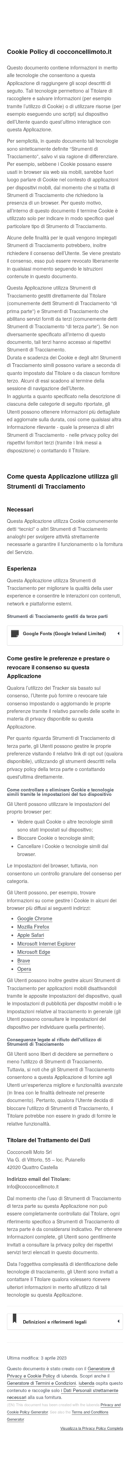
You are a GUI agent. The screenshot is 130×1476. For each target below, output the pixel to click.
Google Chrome (34, 918)
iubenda (86, 1383)
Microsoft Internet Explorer (46, 943)
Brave (23, 960)
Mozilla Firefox (33, 926)
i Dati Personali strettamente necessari (62, 1394)
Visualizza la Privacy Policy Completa (91, 1428)
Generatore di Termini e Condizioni (41, 1383)
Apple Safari (30, 934)
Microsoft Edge (33, 951)
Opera (24, 968)
